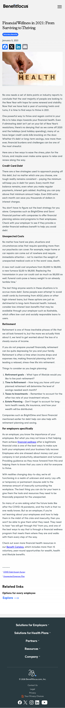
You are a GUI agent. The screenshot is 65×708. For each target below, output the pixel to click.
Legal (32, 689)
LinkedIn (37, 702)
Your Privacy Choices (34, 696)
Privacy (32, 692)
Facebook (20, 702)
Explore (8, 597)
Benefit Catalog (15, 546)
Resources (31, 648)
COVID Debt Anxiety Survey (14, 572)
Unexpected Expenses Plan (14, 576)
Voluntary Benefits (10, 34)
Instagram (32, 702)
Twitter (26, 702)
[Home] (32, 675)
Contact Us (33, 685)
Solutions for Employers (31, 625)
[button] (60, 6)
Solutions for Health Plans (31, 633)
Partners (31, 641)
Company (31, 656)
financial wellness (27, 441)
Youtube (44, 702)
